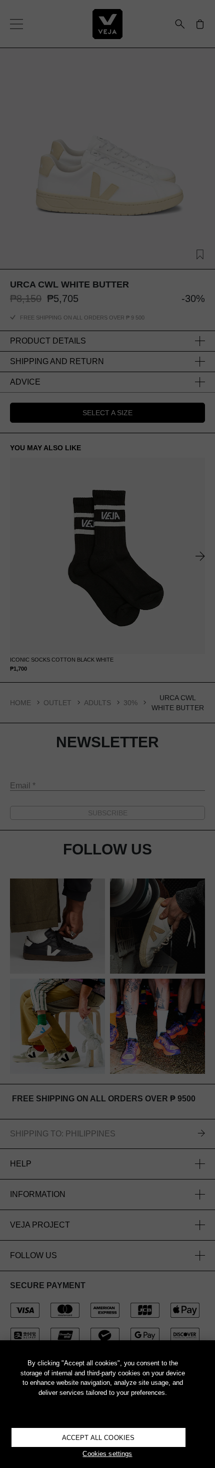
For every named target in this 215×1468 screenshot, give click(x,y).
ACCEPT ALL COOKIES (98, 1437)
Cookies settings (107, 1453)
